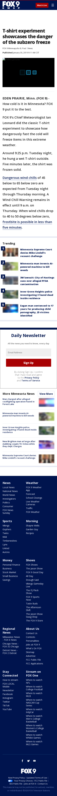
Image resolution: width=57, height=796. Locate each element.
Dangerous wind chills (20, 178)
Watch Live (42, 5)
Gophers (7, 529)
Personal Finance (11, 564)
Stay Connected (10, 673)
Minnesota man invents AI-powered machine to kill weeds (36, 267)
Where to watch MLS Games (34, 743)
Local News (9, 487)
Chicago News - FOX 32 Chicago (11, 645)
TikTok (6, 705)
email (34, 760)
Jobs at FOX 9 (33, 644)
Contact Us (31, 633)
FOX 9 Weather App (33, 489)
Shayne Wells (32, 525)
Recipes (30, 533)
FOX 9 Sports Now (32, 598)
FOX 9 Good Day (34, 572)
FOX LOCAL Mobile (9, 685)
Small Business (10, 576)
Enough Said (32, 579)
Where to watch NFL (34, 681)
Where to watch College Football (34, 688)
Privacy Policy (32, 377)
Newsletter (8, 690)
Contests (30, 636)
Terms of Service (30, 380)
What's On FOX (33, 648)
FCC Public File (33, 659)
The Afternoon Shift (33, 609)
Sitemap (30, 652)
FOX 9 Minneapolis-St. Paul (14, 48)
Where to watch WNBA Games (34, 736)
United (6, 548)
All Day (29, 576)
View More (46, 394)
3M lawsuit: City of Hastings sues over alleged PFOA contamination (37, 281)
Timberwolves (10, 540)
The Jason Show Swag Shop (34, 615)
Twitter (6, 701)
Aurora (6, 552)
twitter (28, 760)
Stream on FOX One (33, 673)
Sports (7, 521)
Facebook (8, 694)
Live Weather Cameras (32, 503)
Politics (6, 502)
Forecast (30, 493)
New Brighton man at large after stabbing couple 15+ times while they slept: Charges (19, 444)
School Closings (34, 497)
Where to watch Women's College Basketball (35, 728)
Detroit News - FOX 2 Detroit (10, 652)
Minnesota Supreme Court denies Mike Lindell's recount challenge (36, 253)
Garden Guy (32, 529)
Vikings (6, 525)
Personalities (32, 640)
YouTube (7, 709)
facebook (22, 760)
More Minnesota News (19, 394)
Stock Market (9, 572)
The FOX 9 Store (34, 620)
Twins (6, 533)
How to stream (10, 679)
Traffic (29, 508)
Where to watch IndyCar (34, 711)
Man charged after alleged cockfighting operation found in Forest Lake (19, 401)
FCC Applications (34, 663)
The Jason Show (34, 568)
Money (7, 560)
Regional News (9, 630)
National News (10, 491)
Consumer (8, 506)
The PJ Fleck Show (32, 592)
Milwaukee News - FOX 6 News (11, 638)
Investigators (9, 498)
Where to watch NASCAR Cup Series (34, 702)
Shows (30, 560)
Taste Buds (32, 603)
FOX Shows (32, 564)
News (30, 48)
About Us (32, 629)
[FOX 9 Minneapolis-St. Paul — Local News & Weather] (12, 5)
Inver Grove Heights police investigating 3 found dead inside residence (36, 295)
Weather (32, 483)
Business (7, 568)
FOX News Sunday (8, 511)
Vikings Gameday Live (34, 585)
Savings (6, 579)
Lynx (5, 544)
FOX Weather (33, 511)
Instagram (8, 697)
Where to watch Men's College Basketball (34, 718)
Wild (5, 536)
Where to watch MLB (34, 695)
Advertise (30, 655)
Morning (32, 521)
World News (9, 494)
